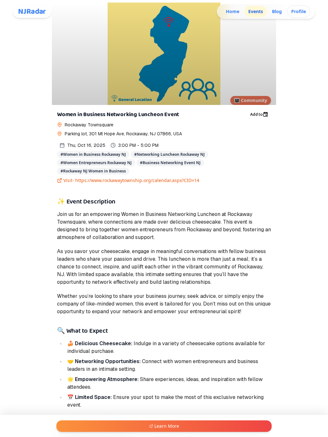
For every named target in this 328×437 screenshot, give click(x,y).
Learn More (166, 426)
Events (255, 11)
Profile (298, 11)
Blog (277, 11)
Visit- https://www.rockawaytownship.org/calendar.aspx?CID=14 (131, 180)
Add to (256, 114)
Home (232, 11)
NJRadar (32, 11)
